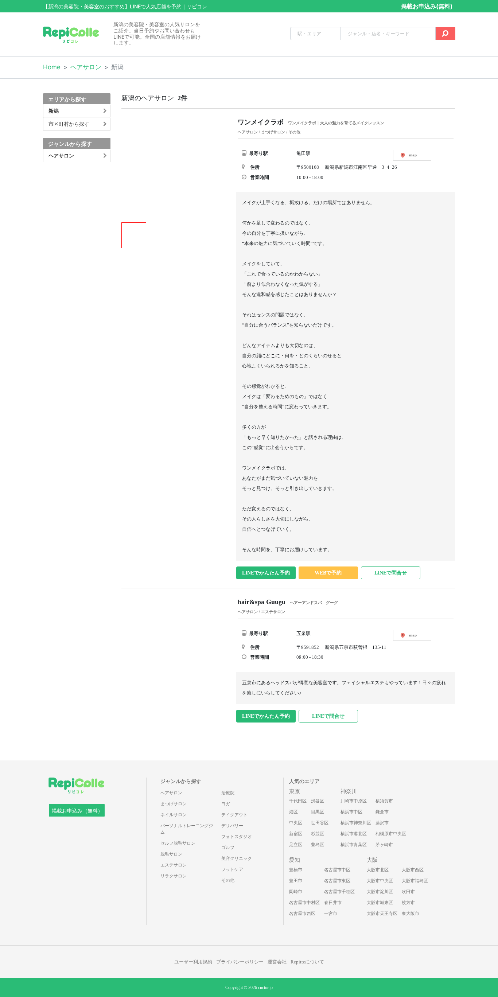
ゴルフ (227, 847)
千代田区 (298, 800)
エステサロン (173, 865)
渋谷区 (317, 800)
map (413, 155)
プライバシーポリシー (240, 962)
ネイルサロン (173, 814)
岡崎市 (295, 891)
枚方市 (408, 902)
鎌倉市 (382, 811)
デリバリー (232, 825)
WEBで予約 (328, 573)
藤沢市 (382, 822)
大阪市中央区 (380, 880)
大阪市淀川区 (380, 891)
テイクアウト (234, 814)
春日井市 (333, 902)
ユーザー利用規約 (193, 962)
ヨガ (225, 803)
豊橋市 (295, 869)
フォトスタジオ (236, 836)
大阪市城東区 (380, 902)
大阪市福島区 (415, 880)
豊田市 (295, 880)
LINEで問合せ (390, 573)
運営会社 (277, 962)
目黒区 (317, 811)
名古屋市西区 (302, 913)
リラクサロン (173, 876)
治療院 (227, 792)
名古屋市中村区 (304, 902)
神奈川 (349, 791)
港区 (293, 811)
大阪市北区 (378, 869)
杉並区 (317, 833)
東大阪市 (410, 913)
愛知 (294, 860)
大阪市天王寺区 (382, 913)
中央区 (295, 822)
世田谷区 (319, 822)
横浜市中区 (351, 811)
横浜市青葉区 (354, 844)
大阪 (372, 860)
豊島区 (317, 844)
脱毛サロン (171, 854)
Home (52, 67)
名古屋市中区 (337, 869)
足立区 (295, 844)
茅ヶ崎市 (384, 844)
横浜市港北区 (354, 833)
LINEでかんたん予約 (266, 573)
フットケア (232, 869)
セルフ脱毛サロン (177, 843)
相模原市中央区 (391, 833)
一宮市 (330, 913)
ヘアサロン (85, 67)
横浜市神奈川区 (356, 822)
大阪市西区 (413, 869)
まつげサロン (173, 803)
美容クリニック (236, 858)
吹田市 (408, 891)
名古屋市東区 (337, 880)
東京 (294, 791)
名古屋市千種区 (339, 891)
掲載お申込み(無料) (427, 6)
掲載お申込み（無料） (77, 811)
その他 (227, 880)
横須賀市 (384, 800)
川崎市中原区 (354, 800)
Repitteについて (307, 962)
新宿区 (295, 833)
